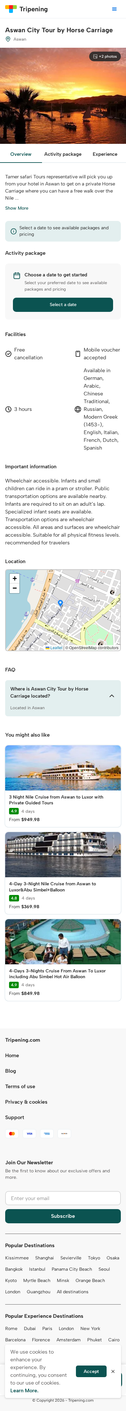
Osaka (113, 1258)
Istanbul (37, 1269)
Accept (91, 1371)
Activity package (62, 154)
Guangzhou (38, 1292)
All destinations (73, 1292)
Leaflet (55, 647)
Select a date (63, 304)
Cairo (114, 1340)
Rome (11, 1328)
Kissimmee (17, 1258)
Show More (16, 208)
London (12, 1292)
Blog (10, 1071)
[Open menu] (114, 9)
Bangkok (14, 1269)
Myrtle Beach (36, 1280)
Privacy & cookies (26, 1102)
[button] (60, 604)
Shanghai (44, 1258)
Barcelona (15, 1340)
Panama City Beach (72, 1269)
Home (12, 1055)
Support (14, 1117)
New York (90, 1328)
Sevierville (70, 1258)
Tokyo (94, 1258)
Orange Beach (90, 1280)
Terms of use (20, 1086)
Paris (47, 1328)
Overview (20, 154)
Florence (41, 1340)
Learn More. (24, 1390)
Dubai (30, 1328)
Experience (105, 154)
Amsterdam (69, 1340)
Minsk (63, 1280)
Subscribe (63, 1216)
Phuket (94, 1340)
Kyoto (11, 1280)
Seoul (104, 1269)
